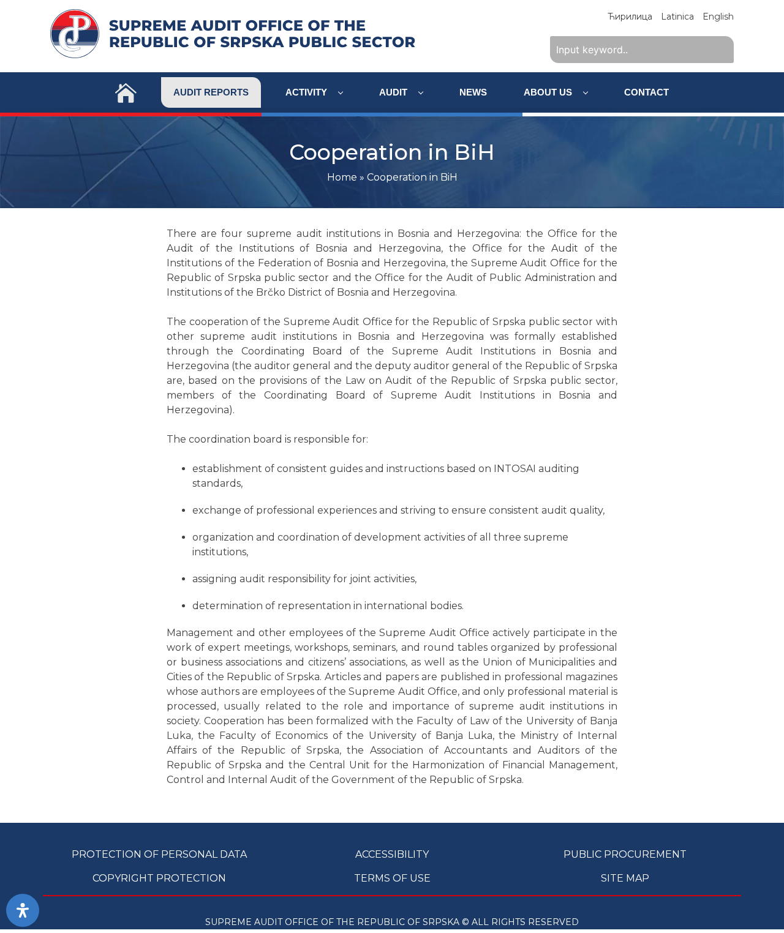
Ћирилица (630, 16)
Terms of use (392, 878)
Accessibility (392, 854)
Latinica (677, 16)
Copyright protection (159, 878)
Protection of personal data (159, 854)
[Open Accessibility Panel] (22, 910)
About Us (549, 92)
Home (342, 177)
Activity (307, 92)
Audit (394, 92)
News (473, 92)
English (718, 16)
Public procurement (625, 854)
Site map (625, 878)
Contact (646, 92)
